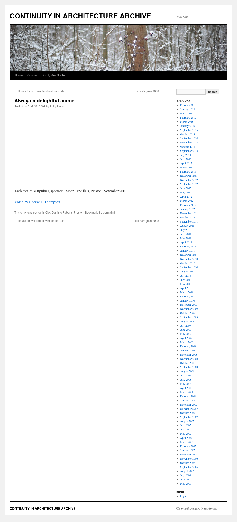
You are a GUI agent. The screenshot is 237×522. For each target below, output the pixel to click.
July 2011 (185, 230)
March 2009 (186, 342)
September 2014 (189, 138)
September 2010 (189, 267)
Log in (183, 496)
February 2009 (188, 346)
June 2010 (185, 279)
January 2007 (187, 450)
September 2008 (189, 367)
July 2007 (185, 425)
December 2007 (188, 404)
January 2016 (187, 126)
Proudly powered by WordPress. (199, 508)
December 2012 (188, 175)
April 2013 (186, 163)
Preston (79, 212)
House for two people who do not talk (39, 91)
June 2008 (185, 379)
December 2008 (188, 354)
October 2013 (187, 146)
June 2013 (185, 159)
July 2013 (185, 155)
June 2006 (185, 479)
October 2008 (187, 363)
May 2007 (185, 433)
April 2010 (186, 288)
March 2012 (186, 200)
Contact (32, 75)
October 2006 (187, 462)
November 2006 (189, 458)
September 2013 (189, 151)
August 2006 (187, 471)
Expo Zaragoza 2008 (147, 91)
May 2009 (185, 334)
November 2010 (189, 259)
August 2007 (187, 421)
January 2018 (187, 109)
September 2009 (189, 317)
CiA (47, 212)
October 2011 (187, 217)
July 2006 (185, 475)
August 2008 (187, 371)
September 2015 (189, 130)
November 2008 (189, 358)
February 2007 (188, 446)
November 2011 (189, 213)
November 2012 (189, 180)
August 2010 (187, 271)
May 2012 (185, 192)
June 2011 (185, 234)
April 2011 (186, 242)
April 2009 (186, 338)
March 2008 (186, 392)
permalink (109, 212)
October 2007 (187, 413)
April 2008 (186, 388)
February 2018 (188, 105)
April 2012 (186, 196)
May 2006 (185, 483)
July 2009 (185, 325)
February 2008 (188, 396)
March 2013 (186, 167)
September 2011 (189, 221)
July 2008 (185, 375)
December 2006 (188, 454)
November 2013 (189, 142)
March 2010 (186, 292)
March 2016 (186, 121)
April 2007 (186, 438)
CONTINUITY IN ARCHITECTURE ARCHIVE (80, 16)
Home (19, 75)
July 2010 (185, 275)
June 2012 (185, 188)
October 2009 (187, 313)
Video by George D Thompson (37, 201)
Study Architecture (54, 75)
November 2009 (189, 309)
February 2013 (188, 171)
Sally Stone (57, 106)
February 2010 (188, 296)
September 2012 (189, 184)
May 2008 (185, 383)
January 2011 (187, 250)
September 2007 (189, 417)
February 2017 (188, 117)
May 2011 (185, 238)
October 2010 (187, 263)
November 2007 (189, 408)
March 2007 (186, 442)
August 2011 (187, 225)
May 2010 (185, 284)
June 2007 (185, 429)
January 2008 (187, 400)
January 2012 (187, 209)
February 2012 (188, 205)
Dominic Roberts (61, 212)
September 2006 (189, 467)
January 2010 (187, 300)
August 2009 (187, 321)
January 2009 (187, 350)
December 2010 (188, 254)
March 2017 (186, 113)
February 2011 (188, 246)
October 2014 (187, 134)
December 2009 (188, 304)
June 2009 (185, 329)
